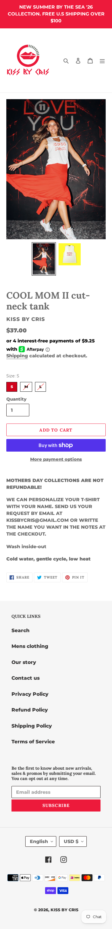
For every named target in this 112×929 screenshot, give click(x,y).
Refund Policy (29, 710)
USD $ (71, 841)
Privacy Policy (30, 694)
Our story (23, 662)
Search (20, 630)
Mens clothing (29, 646)
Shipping (17, 355)
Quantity (16, 399)
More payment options (56, 459)
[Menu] (102, 60)
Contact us (25, 678)
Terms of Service (33, 741)
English (39, 841)
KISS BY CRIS (64, 909)
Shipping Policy (31, 726)
